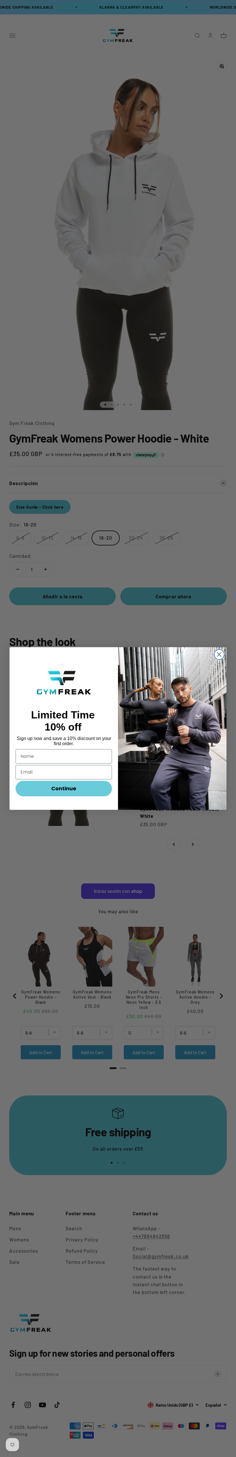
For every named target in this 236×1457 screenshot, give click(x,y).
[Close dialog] (219, 654)
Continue (63, 788)
